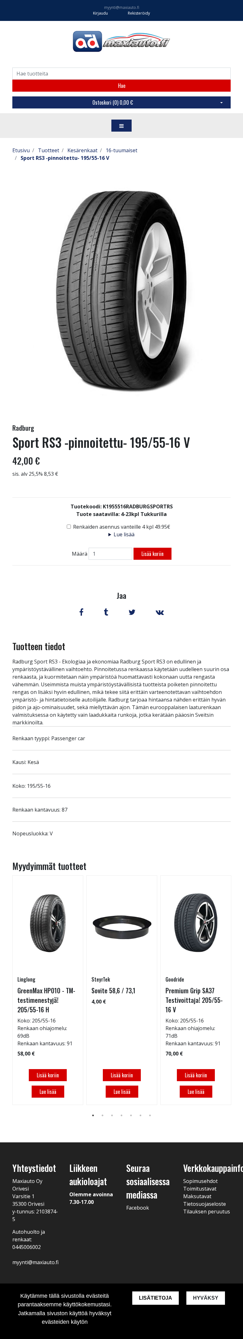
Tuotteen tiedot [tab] (38, 646)
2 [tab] (102, 1115)
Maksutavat (197, 1196)
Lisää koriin (152, 554)
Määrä (79, 553)
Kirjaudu (101, 13)
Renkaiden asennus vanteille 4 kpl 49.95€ (121, 526)
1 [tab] (93, 1115)
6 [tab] (140, 1115)
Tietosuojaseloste (204, 1203)
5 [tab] (131, 1115)
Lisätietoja (155, 1298)
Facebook (137, 1207)
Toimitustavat (199, 1188)
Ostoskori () (112, 102)
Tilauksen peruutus (206, 1211)
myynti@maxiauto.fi (121, 7)
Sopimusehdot (200, 1181)
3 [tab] (112, 1115)
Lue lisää (124, 534)
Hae (121, 85)
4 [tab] (121, 1115)
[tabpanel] (48, 990)
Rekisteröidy (139, 13)
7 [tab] (150, 1115)
